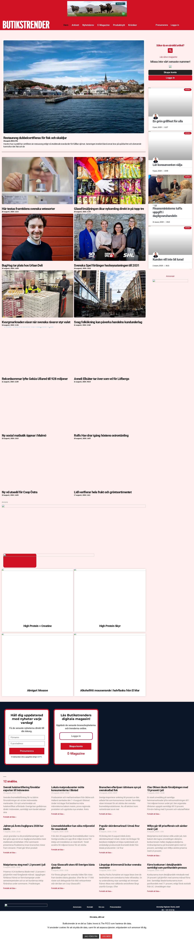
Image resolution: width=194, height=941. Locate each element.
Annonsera (77, 907)
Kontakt (90, 907)
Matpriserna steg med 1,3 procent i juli (24, 864)
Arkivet (75, 25)
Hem (65, 25)
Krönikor (132, 25)
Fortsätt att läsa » (9, 817)
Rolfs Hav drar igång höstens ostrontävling (101, 435)
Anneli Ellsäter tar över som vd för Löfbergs (101, 379)
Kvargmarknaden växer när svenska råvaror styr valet (36, 322)
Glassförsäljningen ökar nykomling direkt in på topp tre (109, 209)
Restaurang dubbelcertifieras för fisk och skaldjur (35, 138)
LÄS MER (106, 936)
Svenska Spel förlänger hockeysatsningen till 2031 (106, 265)
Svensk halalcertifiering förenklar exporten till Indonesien (21, 789)
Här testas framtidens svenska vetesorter (28, 209)
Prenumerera (162, 25)
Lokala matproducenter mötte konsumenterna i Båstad (67, 789)
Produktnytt (119, 25)
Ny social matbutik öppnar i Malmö (24, 435)
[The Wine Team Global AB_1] (97, 4)
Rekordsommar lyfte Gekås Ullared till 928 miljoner (35, 379)
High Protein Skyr (109, 626)
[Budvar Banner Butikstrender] (170, 281)
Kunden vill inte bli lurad (168, 259)
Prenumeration (115, 907)
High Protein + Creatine (37, 626)
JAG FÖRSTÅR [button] (90, 936)
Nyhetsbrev (88, 25)
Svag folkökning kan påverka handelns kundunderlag (108, 322)
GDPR (39, 757)
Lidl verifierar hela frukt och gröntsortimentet (102, 492)
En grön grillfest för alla (168, 121)
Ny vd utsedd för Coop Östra (19, 492)
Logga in (175, 25)
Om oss (101, 907)
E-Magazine (103, 25)
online (83, 728)
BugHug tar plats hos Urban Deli (22, 265)
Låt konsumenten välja (167, 165)
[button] (170, 50)
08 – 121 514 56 (168, 910)
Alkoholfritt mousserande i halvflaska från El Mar (109, 690)
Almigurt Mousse (37, 690)
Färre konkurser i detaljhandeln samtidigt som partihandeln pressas (167, 866)
